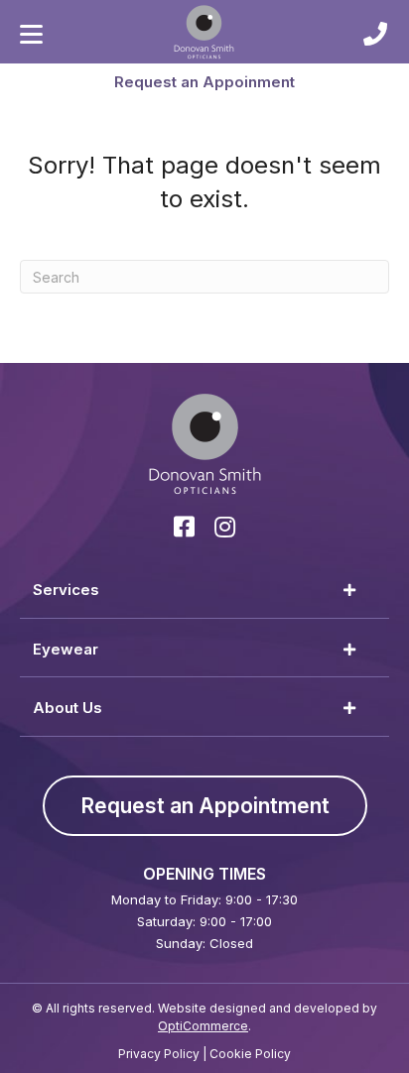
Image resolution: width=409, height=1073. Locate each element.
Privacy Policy (159, 1053)
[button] (204, 81)
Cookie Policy (250, 1053)
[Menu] (31, 35)
